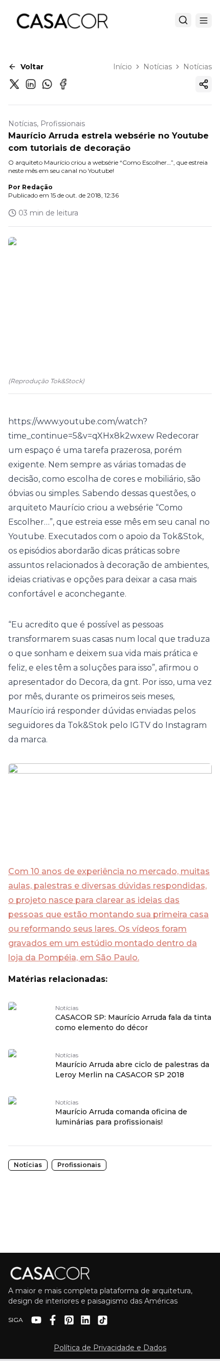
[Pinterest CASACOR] (69, 1320)
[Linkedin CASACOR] (85, 1320)
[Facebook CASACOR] (53, 1320)
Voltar (31, 66)
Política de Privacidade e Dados (110, 1347)
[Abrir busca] (183, 20)
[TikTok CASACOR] (102, 1320)
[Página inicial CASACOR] (62, 20)
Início (122, 66)
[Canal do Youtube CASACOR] (36, 1320)
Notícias (157, 66)
